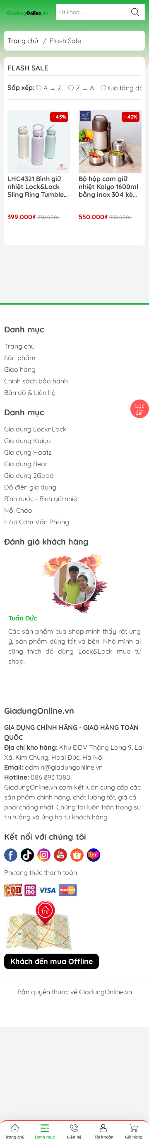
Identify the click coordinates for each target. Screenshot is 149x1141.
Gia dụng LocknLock (35, 429)
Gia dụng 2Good (29, 475)
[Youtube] (60, 855)
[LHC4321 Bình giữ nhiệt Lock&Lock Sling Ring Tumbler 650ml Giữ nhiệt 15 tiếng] (38, 141)
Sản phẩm (20, 358)
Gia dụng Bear (26, 464)
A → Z (52, 88)
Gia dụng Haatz (28, 452)
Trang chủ (22, 40)
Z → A (85, 88)
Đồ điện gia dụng (30, 487)
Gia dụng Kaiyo (27, 440)
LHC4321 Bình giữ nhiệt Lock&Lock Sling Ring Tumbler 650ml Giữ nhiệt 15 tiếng (37, 187)
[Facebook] (10, 855)
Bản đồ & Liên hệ (29, 392)
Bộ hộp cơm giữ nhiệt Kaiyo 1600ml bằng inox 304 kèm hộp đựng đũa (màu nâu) (109, 187)
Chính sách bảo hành (36, 381)
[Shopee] (77, 855)
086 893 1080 (50, 777)
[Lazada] (93, 855)
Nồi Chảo (18, 510)
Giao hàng (20, 369)
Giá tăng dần (127, 88)
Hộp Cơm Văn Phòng (36, 522)
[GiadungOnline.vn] (27, 12)
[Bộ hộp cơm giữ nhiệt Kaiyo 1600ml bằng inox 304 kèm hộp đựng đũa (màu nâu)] (110, 141)
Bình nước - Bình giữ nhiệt (41, 498)
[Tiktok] (27, 855)
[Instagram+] (43, 855)
